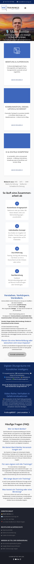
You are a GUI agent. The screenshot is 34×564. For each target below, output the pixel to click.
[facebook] (13, 559)
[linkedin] (18, 559)
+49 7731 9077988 (9, 2)
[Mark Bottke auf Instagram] (20, 559)
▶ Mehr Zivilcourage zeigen (9, 549)
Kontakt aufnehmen (17, 354)
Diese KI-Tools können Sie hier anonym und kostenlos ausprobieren (17, 385)
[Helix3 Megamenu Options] (25, 8)
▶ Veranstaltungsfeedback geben (11, 543)
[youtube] (16, 559)
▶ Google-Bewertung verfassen (10, 546)
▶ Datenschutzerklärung (8, 533)
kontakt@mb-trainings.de (10, 516)
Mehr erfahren (16, 80)
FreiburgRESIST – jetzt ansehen (16, 412)
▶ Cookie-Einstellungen (8, 535)
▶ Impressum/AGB (6, 530)
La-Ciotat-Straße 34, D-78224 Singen (14, 522)
